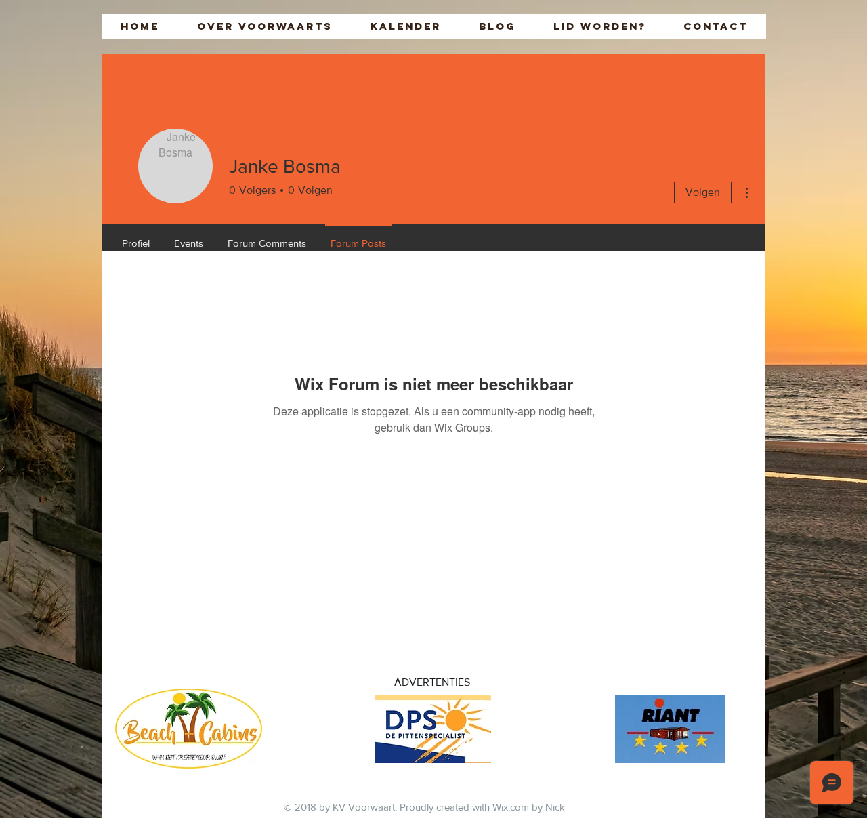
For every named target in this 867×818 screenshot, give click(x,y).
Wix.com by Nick (528, 807)
